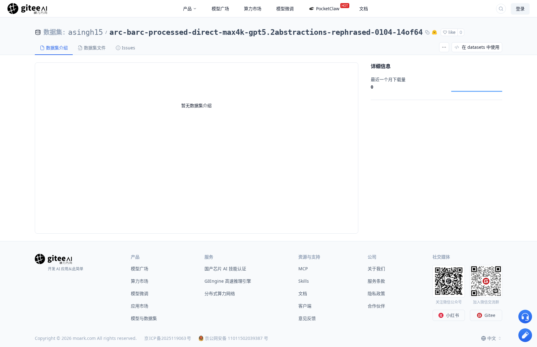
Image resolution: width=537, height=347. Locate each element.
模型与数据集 (144, 318)
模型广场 (139, 269)
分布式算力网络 (219, 293)
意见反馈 (307, 318)
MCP (303, 269)
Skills (303, 281)
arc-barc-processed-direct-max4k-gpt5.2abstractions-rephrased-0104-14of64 (266, 32)
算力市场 (139, 281)
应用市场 (139, 306)
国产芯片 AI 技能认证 (225, 269)
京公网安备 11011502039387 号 (236, 338)
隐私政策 (376, 293)
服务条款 (376, 281)
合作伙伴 (376, 306)
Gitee (489, 315)
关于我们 (376, 269)
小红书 (452, 315)
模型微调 (139, 293)
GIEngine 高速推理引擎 (227, 281)
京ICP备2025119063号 (167, 338)
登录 (520, 8)
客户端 (304, 306)
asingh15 (85, 32)
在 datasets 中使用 (480, 47)
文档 (302, 293)
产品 (187, 8)
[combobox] (491, 338)
